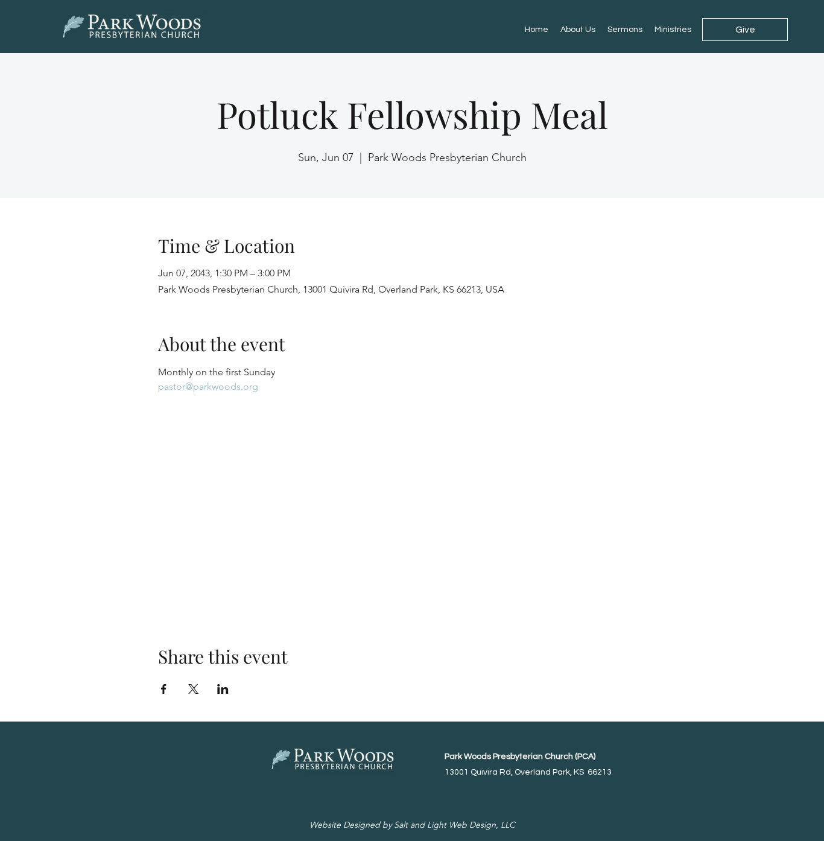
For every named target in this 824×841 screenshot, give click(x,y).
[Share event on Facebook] (164, 689)
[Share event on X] (193, 689)
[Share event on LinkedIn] (223, 689)
